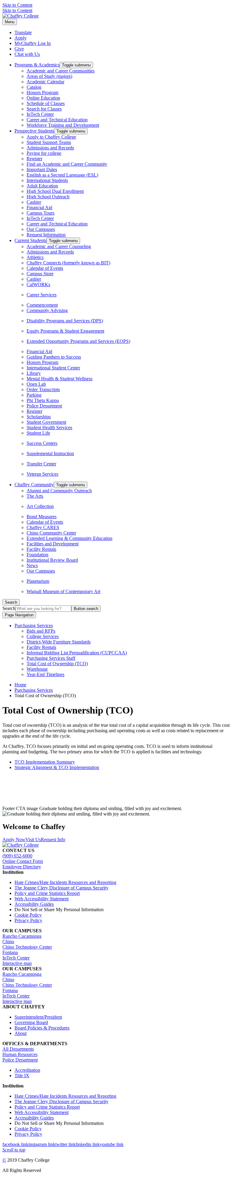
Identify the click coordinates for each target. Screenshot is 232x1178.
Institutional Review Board (52, 560)
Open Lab (36, 384)
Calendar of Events (45, 268)
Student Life (38, 433)
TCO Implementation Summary (44, 762)
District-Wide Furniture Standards (59, 641)
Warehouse (37, 669)
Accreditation (27, 1070)
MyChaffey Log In (32, 43)
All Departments (18, 1049)
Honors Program (42, 92)
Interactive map (17, 963)
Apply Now (13, 839)
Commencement (42, 305)
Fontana (10, 952)
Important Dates (42, 169)
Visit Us (33, 839)
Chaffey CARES (43, 527)
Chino (8, 941)
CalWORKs (38, 284)
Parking (34, 394)
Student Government (46, 422)
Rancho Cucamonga (21, 936)
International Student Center (53, 367)
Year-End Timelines (45, 674)
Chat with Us (27, 54)
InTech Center (40, 114)
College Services (43, 636)
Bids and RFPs (41, 631)
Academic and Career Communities (61, 70)
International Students (47, 180)
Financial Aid (39, 207)
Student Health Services (49, 427)
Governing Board (31, 1022)
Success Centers (42, 443)
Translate (23, 32)
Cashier (34, 202)
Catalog (34, 87)
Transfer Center (41, 463)
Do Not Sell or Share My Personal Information (59, 909)
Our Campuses (41, 229)
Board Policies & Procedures (41, 1027)
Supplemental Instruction (50, 453)
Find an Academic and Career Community (67, 164)
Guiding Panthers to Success (54, 356)
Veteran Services (42, 474)
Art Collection (40, 506)
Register (34, 158)
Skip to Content (17, 5)
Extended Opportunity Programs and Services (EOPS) (78, 341)
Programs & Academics (37, 64)
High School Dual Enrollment (55, 191)
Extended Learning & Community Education (69, 538)
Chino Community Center (51, 532)
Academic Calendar (45, 81)
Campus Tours (40, 212)
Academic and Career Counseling (59, 246)
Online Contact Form (22, 861)
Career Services (41, 294)
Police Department (44, 405)
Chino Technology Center (27, 947)
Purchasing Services (33, 625)
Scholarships (39, 416)
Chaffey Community (34, 484)
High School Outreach (48, 196)
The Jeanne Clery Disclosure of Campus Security (61, 887)
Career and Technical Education (57, 119)
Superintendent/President (38, 1017)
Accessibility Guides (34, 904)
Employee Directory (21, 866)
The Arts (35, 496)
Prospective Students (34, 130)
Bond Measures (41, 516)
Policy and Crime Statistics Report (47, 893)
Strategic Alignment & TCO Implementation (56, 767)
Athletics (35, 257)
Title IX (21, 1075)
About (20, 1033)
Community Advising (47, 310)
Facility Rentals (41, 549)
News (32, 565)
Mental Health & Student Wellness (59, 378)
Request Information (46, 234)
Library (34, 373)
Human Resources (19, 1054)
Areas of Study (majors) (49, 76)
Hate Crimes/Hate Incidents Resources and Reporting (65, 882)
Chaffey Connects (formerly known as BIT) (68, 262)
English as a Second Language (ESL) (62, 174)
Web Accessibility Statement (41, 898)
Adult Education (42, 185)
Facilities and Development (53, 543)
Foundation (37, 554)
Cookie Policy (28, 915)
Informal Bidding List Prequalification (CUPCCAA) (77, 652)
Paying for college (44, 153)
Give (19, 48)
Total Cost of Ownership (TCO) (57, 663)
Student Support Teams (49, 142)
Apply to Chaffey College (51, 136)
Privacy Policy (28, 920)
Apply (20, 37)
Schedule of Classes (46, 103)
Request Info (53, 839)
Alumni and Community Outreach (59, 490)
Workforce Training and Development (63, 125)
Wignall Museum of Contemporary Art (63, 591)
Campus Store (40, 273)
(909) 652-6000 (17, 855)
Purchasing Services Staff (51, 658)
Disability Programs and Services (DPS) (65, 320)
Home (20, 684)
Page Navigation (19, 615)
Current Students (30, 240)
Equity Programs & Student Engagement (65, 331)
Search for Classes (44, 108)
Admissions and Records (50, 147)
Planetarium (38, 581)
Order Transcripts (43, 389)
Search (8, 608)
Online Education (43, 98)
